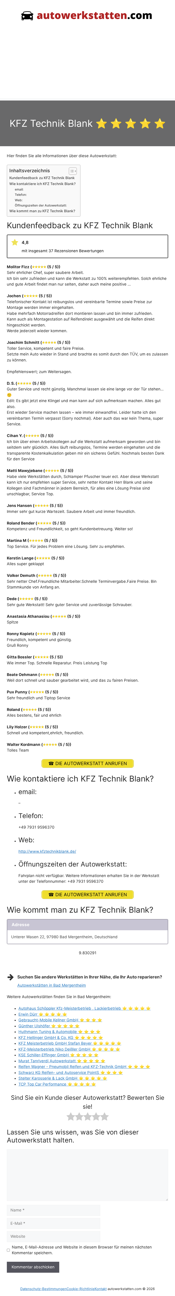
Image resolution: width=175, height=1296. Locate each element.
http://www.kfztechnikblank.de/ (47, 851)
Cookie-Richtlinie (81, 1289)
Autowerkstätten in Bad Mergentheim (51, 985)
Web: (19, 200)
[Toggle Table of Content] (70, 171)
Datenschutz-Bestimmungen (43, 1289)
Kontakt (101, 1289)
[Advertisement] (87, 66)
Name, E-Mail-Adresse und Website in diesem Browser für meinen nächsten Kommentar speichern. (82, 1250)
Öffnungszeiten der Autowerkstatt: (41, 205)
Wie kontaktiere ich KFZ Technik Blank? (42, 184)
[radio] (71, 1117)
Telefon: (21, 194)
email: (19, 189)
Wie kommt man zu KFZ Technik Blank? (42, 211)
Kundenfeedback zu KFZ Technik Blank (42, 178)
